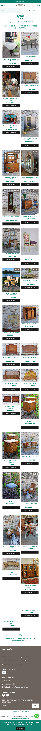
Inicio (3, 653)
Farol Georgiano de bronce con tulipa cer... (11, 60)
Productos (22, 653)
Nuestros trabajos (24, 661)
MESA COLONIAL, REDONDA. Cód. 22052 (30, 546)
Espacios (4, 657)
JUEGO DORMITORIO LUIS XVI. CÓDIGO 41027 (30, 281)
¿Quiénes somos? (24, 657)
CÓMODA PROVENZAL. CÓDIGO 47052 (29, 216)
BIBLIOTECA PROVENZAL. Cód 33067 (29, 324)
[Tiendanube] (20, 712)
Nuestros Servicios (6, 661)
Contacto (22, 665)
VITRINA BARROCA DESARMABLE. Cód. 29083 (30, 178)
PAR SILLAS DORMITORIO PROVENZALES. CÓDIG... (11, 294)
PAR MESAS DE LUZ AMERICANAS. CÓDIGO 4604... (30, 420)
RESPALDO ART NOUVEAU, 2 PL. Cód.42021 (29, 358)
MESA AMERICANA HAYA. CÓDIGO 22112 (29, 610)
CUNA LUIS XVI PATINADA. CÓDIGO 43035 (11, 622)
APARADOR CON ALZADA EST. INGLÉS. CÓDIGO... (11, 178)
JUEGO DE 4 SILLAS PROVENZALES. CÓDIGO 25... (11, 500)
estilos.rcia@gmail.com (10, 684)
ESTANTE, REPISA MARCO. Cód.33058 (11, 333)
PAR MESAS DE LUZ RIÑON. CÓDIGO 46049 (29, 457)
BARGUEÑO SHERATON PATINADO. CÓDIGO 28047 (30, 138)
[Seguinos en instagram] (3, 695)
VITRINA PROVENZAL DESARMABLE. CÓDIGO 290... (29, 586)
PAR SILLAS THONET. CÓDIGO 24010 (11, 254)
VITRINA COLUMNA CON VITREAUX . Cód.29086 (11, 217)
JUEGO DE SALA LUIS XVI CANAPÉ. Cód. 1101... (11, 99)
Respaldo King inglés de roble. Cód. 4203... (11, 126)
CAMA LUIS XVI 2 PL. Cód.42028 (11, 383)
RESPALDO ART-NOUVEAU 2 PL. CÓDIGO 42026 (11, 358)
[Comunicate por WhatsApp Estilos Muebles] (36, 716)
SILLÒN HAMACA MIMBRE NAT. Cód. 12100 (29, 504)
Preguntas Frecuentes (7, 665)
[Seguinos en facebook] (7, 695)
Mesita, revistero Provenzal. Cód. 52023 (11, 547)
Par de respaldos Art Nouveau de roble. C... (30, 86)
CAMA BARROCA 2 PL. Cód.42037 (30, 383)
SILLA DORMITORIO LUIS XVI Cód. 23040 (30, 256)
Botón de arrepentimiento (20, 718)
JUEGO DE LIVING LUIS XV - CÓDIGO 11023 (11, 571)
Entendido (20, 728)
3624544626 (7, 681)
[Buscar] (18, 10)
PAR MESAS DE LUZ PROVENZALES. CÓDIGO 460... (11, 461)
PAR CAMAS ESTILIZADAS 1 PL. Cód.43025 (11, 407)
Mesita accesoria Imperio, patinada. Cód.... (30, 57)
